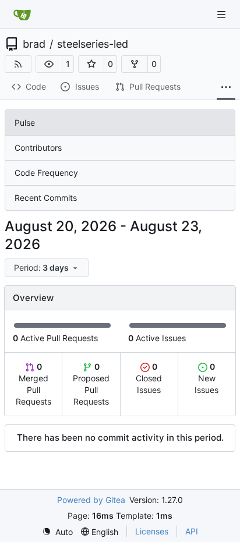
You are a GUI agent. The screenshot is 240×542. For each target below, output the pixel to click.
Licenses (151, 531)
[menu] (47, 267)
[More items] (226, 87)
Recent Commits (46, 198)
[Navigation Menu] (222, 14)
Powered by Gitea (91, 500)
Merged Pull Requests (33, 384)
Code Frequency (46, 173)
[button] (49, 64)
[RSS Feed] (18, 64)
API (191, 531)
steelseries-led (92, 44)
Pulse (25, 122)
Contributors (38, 148)
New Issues (206, 378)
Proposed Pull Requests (91, 384)
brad (34, 44)
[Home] (22, 14)
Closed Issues (149, 378)
